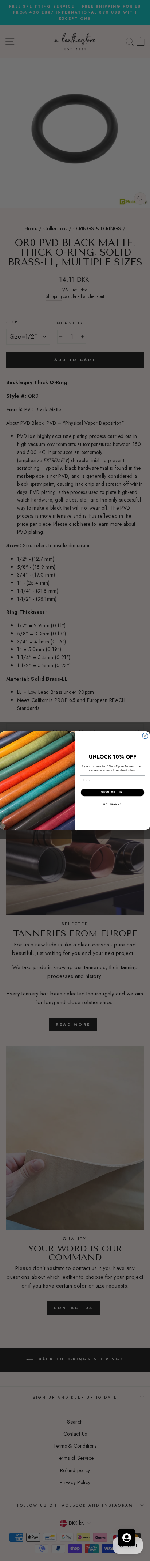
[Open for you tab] (126, 1537)
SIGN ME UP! (112, 792)
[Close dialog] (145, 736)
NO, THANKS (112, 804)
